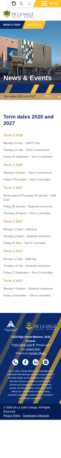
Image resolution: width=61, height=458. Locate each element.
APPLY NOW (34, 24)
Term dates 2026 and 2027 (19, 96)
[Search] (29, 4)
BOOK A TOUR (11, 24)
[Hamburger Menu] (43, 3)
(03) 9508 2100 (23, 345)
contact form (33, 349)
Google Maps (37, 353)
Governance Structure (36, 415)
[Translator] (22, 4)
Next (58, 96)
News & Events (27, 78)
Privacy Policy (12, 415)
